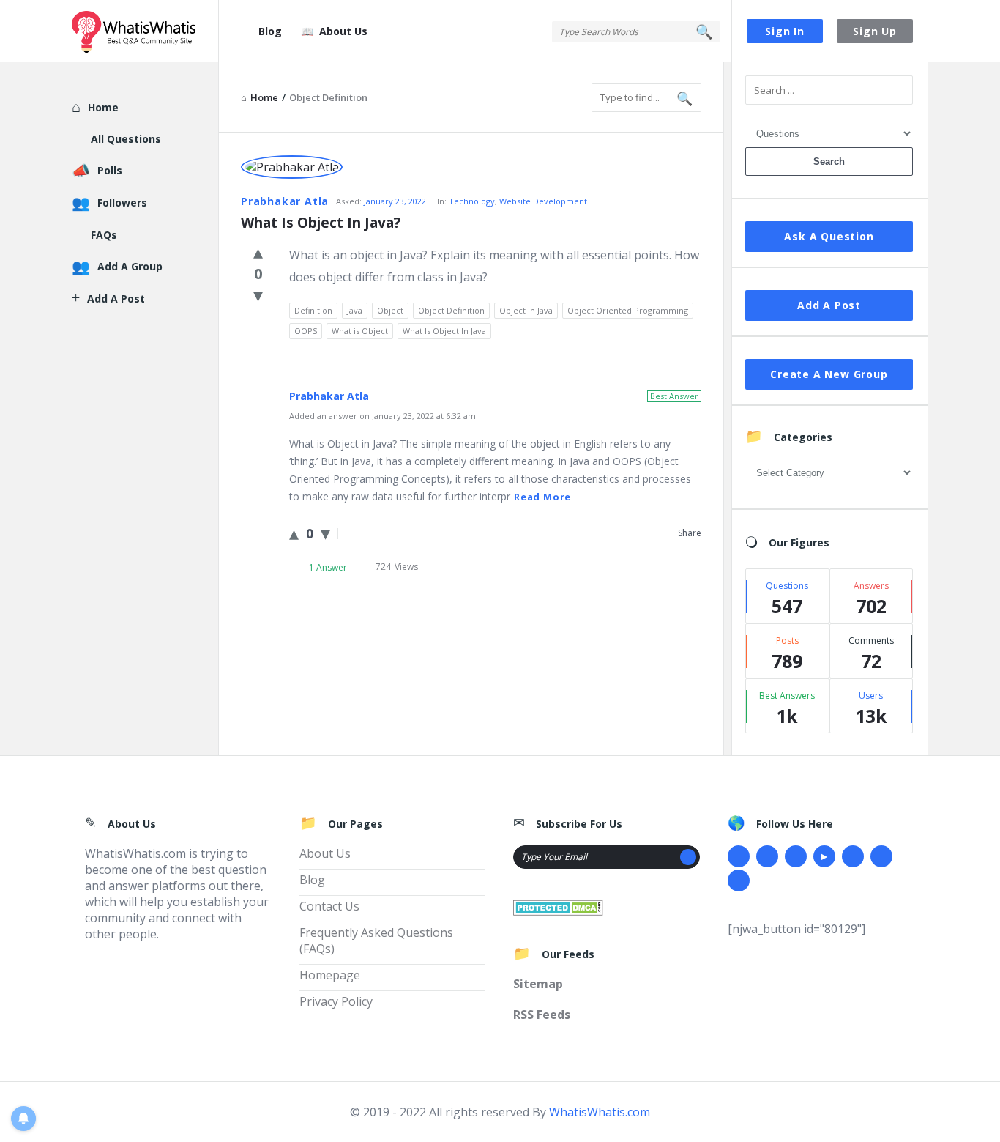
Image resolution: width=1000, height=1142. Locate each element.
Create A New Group (828, 374)
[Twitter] (767, 856)
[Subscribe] (688, 857)
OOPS (305, 330)
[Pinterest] (881, 856)
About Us (343, 31)
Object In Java (526, 310)
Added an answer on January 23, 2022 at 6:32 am (382, 415)
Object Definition (451, 310)
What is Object (360, 330)
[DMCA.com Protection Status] (558, 906)
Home (103, 107)
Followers (122, 203)
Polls (109, 170)
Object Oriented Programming (627, 310)
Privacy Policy (336, 1001)
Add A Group (130, 266)
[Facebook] (739, 856)
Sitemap (538, 984)
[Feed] (739, 880)
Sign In (785, 31)
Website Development (543, 201)
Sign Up (875, 31)
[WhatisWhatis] (145, 31)
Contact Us (329, 906)
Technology (472, 201)
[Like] (258, 251)
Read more (542, 496)
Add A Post (829, 305)
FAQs (104, 235)
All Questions (126, 139)
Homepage (329, 975)
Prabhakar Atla (285, 201)
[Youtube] (824, 856)
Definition (313, 310)
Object (390, 310)
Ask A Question (828, 236)
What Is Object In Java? (320, 222)
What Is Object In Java (444, 330)
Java (354, 310)
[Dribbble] (796, 856)
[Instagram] (853, 856)
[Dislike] (258, 294)
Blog (270, 31)
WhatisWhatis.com (599, 1112)
